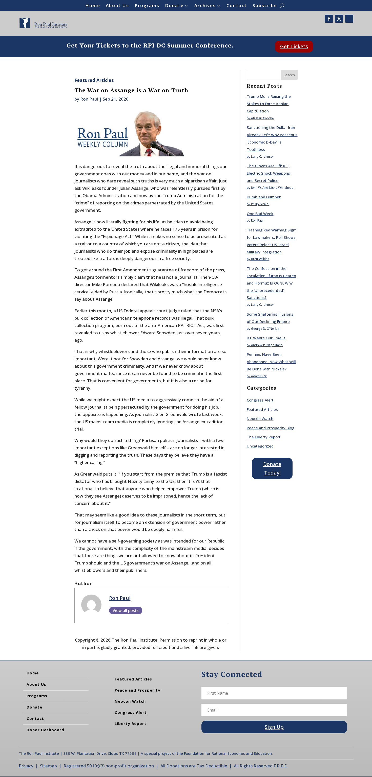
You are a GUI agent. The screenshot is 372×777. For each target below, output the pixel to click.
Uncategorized (260, 446)
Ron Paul (89, 99)
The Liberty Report (264, 436)
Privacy (26, 766)
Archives (205, 6)
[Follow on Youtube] (349, 19)
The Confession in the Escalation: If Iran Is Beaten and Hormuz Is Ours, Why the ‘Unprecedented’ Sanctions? (271, 283)
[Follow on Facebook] (329, 19)
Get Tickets (294, 46)
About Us (117, 6)
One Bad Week (260, 213)
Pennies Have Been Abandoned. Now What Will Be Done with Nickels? (271, 361)
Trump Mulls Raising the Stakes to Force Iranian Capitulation (269, 103)
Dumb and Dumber (264, 196)
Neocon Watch (260, 418)
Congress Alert (260, 400)
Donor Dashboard (45, 729)
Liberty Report (131, 723)
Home (92, 6)
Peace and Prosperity (137, 690)
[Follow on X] (339, 19)
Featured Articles (94, 80)
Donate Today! (272, 468)
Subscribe (265, 6)
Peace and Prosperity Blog (270, 427)
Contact (236, 6)
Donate (174, 6)
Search (289, 75)
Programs (147, 6)
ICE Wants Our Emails (266, 337)
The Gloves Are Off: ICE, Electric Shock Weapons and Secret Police (268, 173)
